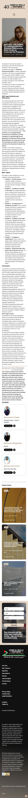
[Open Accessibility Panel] (26, 796)
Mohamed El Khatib (11, 417)
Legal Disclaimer (7, 696)
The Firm (4, 665)
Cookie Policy (6, 694)
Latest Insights (6, 678)
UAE (21, 54)
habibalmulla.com (7, 370)
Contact (4, 683)
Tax (19, 54)
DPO (13, 589)
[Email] (14, 426)
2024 (18, 54)
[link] (14, 416)
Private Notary (6, 681)
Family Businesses (17, 550)
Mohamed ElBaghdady (13, 443)
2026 (10, 516)
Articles (13, 54)
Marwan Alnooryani (11, 466)
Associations (6, 673)
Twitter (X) (5, 704)
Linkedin (4, 702)
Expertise (5, 670)
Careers (4, 676)
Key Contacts (6, 668)
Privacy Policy (6, 692)
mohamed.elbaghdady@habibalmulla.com (15, 366)
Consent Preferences (8, 710)
